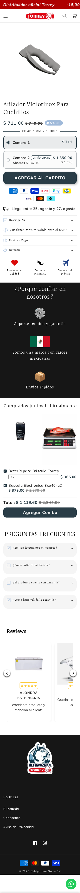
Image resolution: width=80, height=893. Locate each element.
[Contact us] (71, 884)
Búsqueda (11, 809)
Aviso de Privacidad (18, 827)
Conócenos (11, 818)
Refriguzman (39, 871)
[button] (5, 16)
